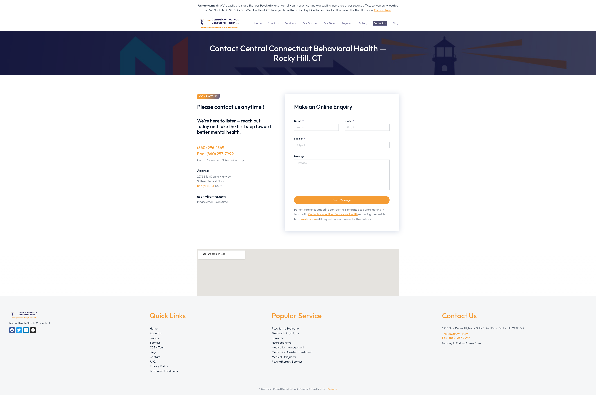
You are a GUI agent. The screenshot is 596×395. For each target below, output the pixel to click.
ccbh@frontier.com (211, 196)
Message (299, 156)
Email (348, 120)
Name (298, 120)
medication (308, 219)
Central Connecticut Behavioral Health (333, 214)
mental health (224, 132)
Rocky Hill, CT (205, 186)
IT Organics (331, 388)
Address (203, 170)
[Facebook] (12, 330)
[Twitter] (19, 330)
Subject (298, 138)
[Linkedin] (26, 330)
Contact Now (382, 10)
